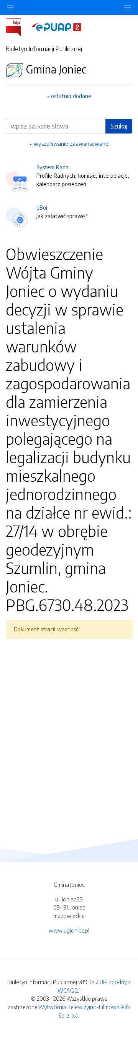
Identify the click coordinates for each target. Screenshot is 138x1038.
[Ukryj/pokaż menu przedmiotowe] (10, 7)
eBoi (41, 207)
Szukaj (118, 126)
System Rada (52, 167)
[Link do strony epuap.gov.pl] (56, 26)
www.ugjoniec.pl (69, 930)
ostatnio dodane (71, 95)
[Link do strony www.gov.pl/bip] (18, 26)
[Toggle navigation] (127, 7)
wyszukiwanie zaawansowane (71, 143)
